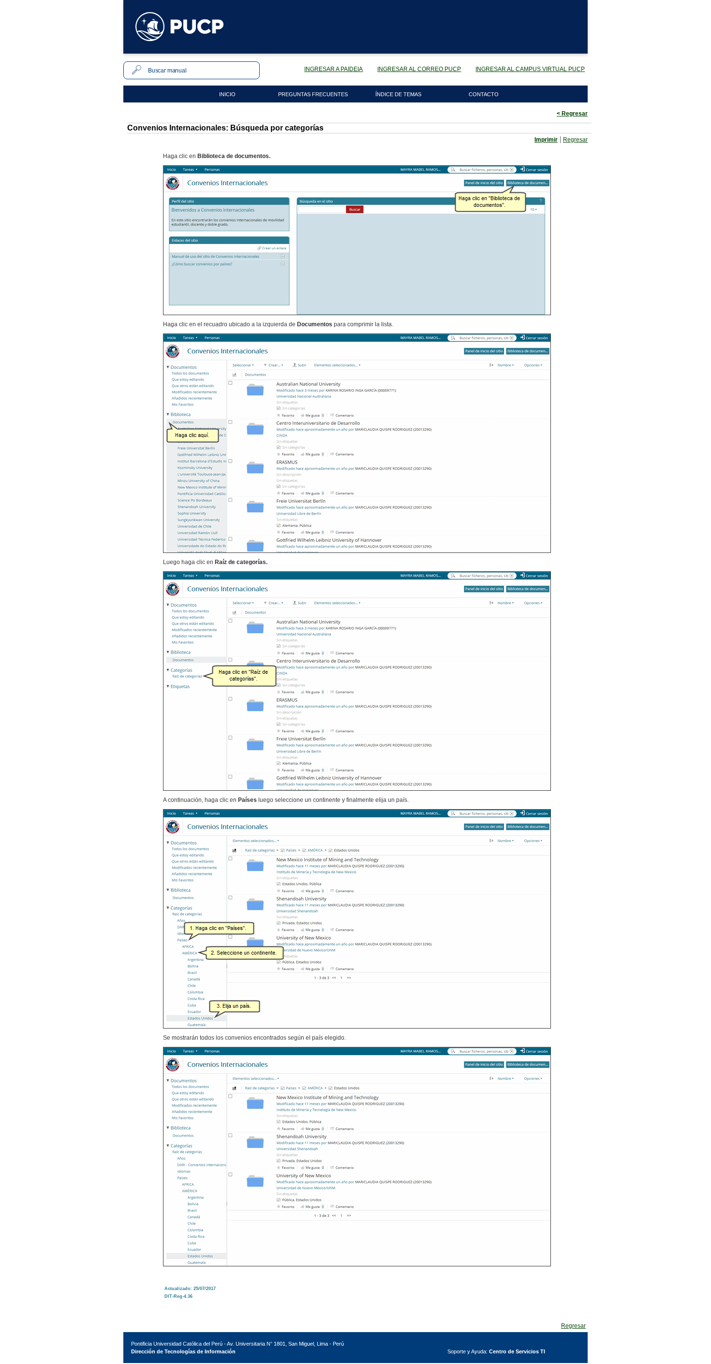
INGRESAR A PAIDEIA (333, 69)
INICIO (227, 94)
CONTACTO (484, 94)
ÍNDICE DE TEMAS (398, 94)
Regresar (575, 139)
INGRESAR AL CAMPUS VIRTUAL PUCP (530, 69)
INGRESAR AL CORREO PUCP (419, 69)
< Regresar (572, 113)
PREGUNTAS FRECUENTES (313, 94)
